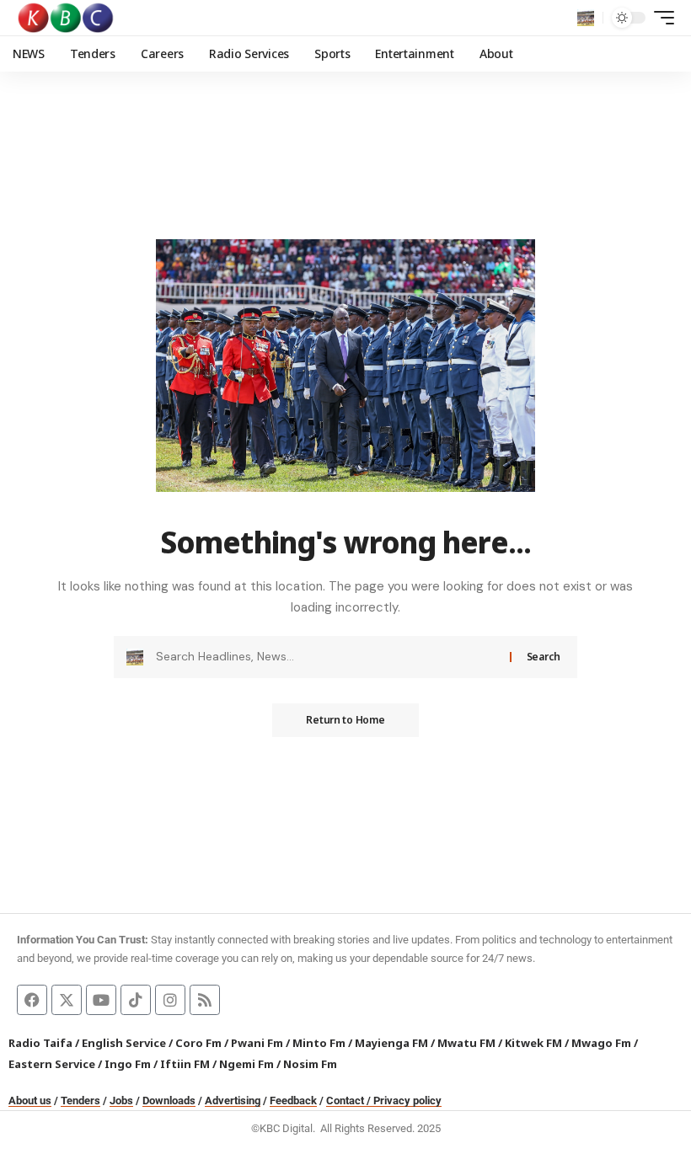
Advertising (232, 1100)
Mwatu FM (466, 1042)
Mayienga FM (391, 1042)
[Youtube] (101, 1000)
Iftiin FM (185, 1063)
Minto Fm (319, 1042)
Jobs (121, 1100)
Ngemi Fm (246, 1063)
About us (29, 1100)
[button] (585, 17)
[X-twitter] (66, 1000)
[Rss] (205, 1000)
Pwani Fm (257, 1042)
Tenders (80, 1100)
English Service (124, 1042)
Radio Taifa (40, 1042)
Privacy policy (407, 1100)
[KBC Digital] (66, 18)
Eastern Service (51, 1063)
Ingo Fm (127, 1063)
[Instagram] (170, 1000)
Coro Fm (198, 1042)
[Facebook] (32, 1000)
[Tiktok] (136, 1000)
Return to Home (345, 720)
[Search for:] (326, 657)
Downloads (169, 1100)
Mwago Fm (601, 1042)
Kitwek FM (533, 1042)
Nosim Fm (309, 1063)
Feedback (293, 1100)
